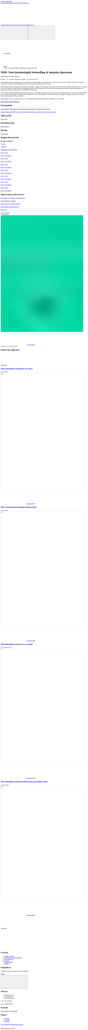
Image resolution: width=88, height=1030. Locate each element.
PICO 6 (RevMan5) (6, 179)
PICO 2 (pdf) (4, 153)
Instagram (6, 1021)
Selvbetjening (21, 3)
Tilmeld (3, 974)
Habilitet (6, 964)
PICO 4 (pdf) (4, 164)
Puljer (5, 3)
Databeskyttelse (19, 1024)
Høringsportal (4, 134)
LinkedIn (6, 1018)
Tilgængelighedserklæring (8, 1024)
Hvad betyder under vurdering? (10, 101)
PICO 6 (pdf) (4, 176)
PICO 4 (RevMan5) (6, 167)
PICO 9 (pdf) (4, 188)
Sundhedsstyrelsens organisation (13, 957)
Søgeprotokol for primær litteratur (10, 207)
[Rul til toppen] (14, 982)
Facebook (6, 1020)
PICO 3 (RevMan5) (6, 161)
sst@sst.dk (3, 1011)
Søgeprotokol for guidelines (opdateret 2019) (13, 198)
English (27, 3)
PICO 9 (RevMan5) (6, 190)
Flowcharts (4, 209)
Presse (2, 3)
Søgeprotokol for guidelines (8, 201)
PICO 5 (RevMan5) (6, 173)
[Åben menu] (41, 32)
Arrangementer (26, 25)
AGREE (3, 144)
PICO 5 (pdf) (4, 170)
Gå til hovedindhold (6, 1)
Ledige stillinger (8, 962)
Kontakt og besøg (9, 956)
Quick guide (4, 119)
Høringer (20, 25)
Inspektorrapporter (12, 3)
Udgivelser (15, 25)
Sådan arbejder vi (9, 959)
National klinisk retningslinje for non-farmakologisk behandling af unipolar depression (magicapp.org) (28, 112)
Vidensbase (8, 25)
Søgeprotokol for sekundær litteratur (10, 204)
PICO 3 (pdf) (4, 158)
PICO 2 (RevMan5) (6, 155)
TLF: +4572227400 (11, 1011)
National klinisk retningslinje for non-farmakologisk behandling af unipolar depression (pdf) (25, 109)
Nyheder (3, 25)
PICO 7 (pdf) (4, 182)
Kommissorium (5, 126)
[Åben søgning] (14, 32)
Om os (32, 25)
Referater (6, 960)
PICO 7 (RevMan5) (6, 185)
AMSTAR (3, 147)
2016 (5, 66)
